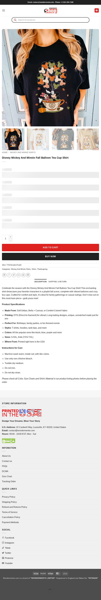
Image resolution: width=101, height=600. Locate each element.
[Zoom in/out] (2, 584)
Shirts (34, 269)
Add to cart (50, 247)
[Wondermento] (51, 10)
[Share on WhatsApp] (4, 275)
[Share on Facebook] (9, 275)
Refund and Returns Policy (14, 507)
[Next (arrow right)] (10, 595)
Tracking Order (9, 481)
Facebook (9, 538)
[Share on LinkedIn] (28, 275)
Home (4, 152)
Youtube (9, 563)
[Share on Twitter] (14, 275)
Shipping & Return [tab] (57, 282)
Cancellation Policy (11, 517)
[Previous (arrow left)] (2, 595)
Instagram (9, 543)
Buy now (50, 256)
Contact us (7, 461)
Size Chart (7, 476)
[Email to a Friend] (18, 275)
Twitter (8, 553)
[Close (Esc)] (25, 584)
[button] (3, 10)
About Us (6, 456)
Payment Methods (10, 522)
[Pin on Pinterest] (23, 275)
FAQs (4, 466)
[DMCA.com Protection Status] (8, 440)
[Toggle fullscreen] (10, 584)
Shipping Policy (9, 502)
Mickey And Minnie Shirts (23, 152)
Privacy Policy (8, 497)
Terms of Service (9, 512)
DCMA (5, 471)
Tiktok (7, 548)
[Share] (18, 584)
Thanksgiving (42, 269)
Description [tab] (40, 282)
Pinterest (9, 558)
